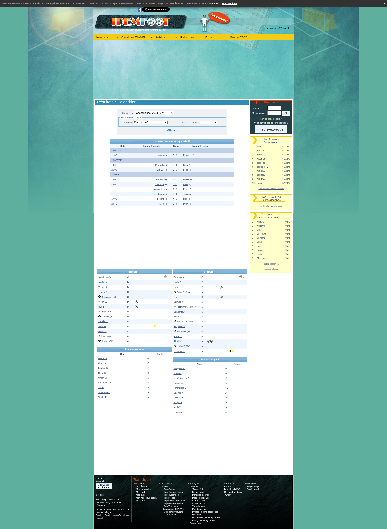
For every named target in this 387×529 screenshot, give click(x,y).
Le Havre (187, 179)
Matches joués (199, 509)
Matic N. (102, 326)
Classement (170, 514)
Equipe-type (196, 523)
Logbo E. (181, 346)
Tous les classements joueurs (271, 206)
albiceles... (262, 163)
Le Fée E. (103, 321)
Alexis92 (261, 171)
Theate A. (103, 287)
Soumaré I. (179, 412)
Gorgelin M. (179, 368)
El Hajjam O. (183, 307)
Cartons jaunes (199, 500)
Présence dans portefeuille (205, 512)
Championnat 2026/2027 (133, 37)
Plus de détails (229, 3)
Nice (161, 204)
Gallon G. (102, 358)
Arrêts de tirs (198, 503)
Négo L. (177, 287)
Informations (250, 483)
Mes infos (141, 495)
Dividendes (197, 514)
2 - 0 (175, 165)
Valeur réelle (198, 489)
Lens (185, 170)
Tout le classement (271, 264)
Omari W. (102, 378)
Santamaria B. (105, 382)
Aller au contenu (103, 9)
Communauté (228, 483)
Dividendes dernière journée (206, 517)
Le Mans (261, 238)
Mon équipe (141, 486)
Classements (165, 483)
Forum (208, 37)
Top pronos (169, 497)
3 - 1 (175, 170)
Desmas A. (179, 277)
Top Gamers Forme (173, 492)
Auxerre (261, 226)
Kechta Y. (178, 316)
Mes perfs (141, 492)
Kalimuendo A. (105, 336)
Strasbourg (158, 194)
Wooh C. (102, 302)
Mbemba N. (182, 321)
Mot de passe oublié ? (271, 119)
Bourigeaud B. (105, 311)
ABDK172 (261, 150)
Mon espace (102, 37)
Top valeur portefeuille (174, 500)
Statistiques (161, 37)
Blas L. (101, 306)
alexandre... (262, 167)
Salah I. (105, 341)
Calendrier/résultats (271, 269)
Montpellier (158, 189)
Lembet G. (103, 368)
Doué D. (105, 316)
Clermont (159, 184)
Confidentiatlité (254, 489)
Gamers (166, 486)
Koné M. (178, 373)
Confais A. (178, 383)
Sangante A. (179, 312)
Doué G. (102, 373)
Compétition (127, 113)
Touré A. (178, 336)
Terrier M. (103, 397)
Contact (100, 478)
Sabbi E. (181, 292)
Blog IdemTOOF (238, 37)
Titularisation (198, 506)
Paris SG (159, 170)
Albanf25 (261, 158)
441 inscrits (284, 28)
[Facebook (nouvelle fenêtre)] (140, 9)
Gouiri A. (102, 331)
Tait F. (101, 387)
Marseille (159, 165)
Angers (260, 221)
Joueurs (194, 486)
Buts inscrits (198, 492)
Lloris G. (178, 282)
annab (260, 183)
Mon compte (130, 9)
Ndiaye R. (181, 331)
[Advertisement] (193, 69)
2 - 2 (175, 179)
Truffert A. (103, 292)
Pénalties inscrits (200, 495)
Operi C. (178, 297)
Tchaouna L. (104, 392)
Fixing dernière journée (203, 520)
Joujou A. (178, 402)
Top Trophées (171, 506)
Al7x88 (260, 154)
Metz (185, 184)
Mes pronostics (143, 489)
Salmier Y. (178, 302)
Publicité (100, 481)
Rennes (160, 179)
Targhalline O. (180, 388)
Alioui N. (178, 341)
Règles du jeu (187, 37)
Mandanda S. (104, 277)
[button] (172, 130)
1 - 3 (175, 189)
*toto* (259, 146)
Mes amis (141, 500)
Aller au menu (117, 9)
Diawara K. (179, 397)
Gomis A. (102, 363)
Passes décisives (201, 497)
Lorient (160, 199)
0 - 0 (175, 204)
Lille (185, 199)
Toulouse (187, 194)
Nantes (160, 155)
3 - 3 (175, 155)
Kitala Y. (177, 407)
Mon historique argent (146, 497)
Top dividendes (171, 495)
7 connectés (271, 28)
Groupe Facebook (233, 492)
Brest (185, 165)
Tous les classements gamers (271, 188)
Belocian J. (106, 297)
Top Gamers (170, 489)
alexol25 (261, 175)
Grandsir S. (179, 351)
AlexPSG (261, 179)
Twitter (227, 495)
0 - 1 (175, 184)
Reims (186, 189)
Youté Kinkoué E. (182, 378)
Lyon (185, 204)
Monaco (187, 155)
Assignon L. (104, 282)
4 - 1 (175, 199)
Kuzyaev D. (179, 326)
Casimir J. (178, 393)
